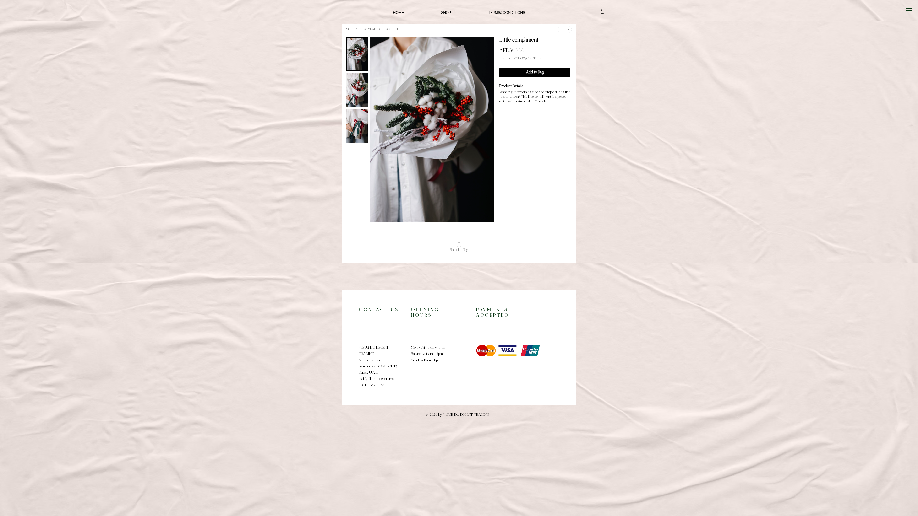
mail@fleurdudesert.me (376, 379)
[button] (909, 10)
